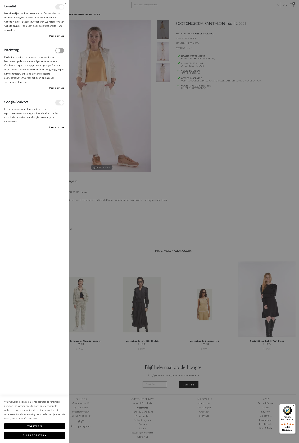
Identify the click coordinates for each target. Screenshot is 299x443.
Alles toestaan (35, 435)
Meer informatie (56, 36)
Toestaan (34, 426)
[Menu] (293, 406)
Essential (59, 6)
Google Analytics (59, 102)
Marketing (59, 50)
